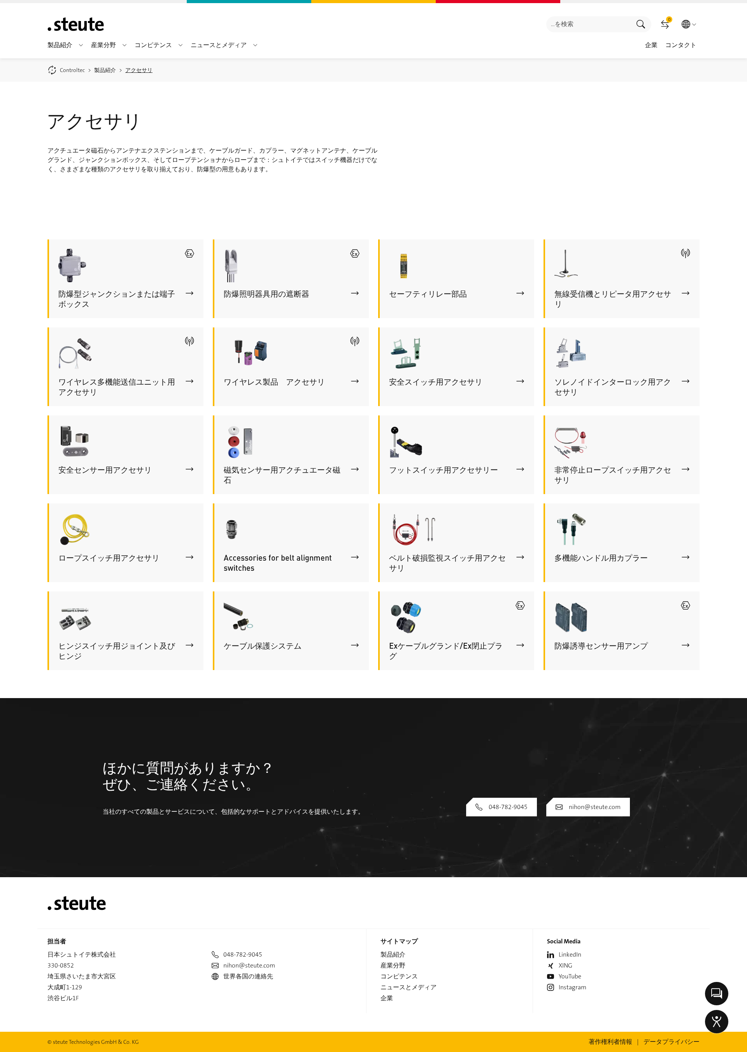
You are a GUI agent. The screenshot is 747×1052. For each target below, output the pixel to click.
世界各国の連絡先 (248, 976)
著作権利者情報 (610, 1042)
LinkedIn (570, 954)
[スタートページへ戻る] (75, 24)
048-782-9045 (508, 807)
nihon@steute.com (595, 807)
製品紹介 (393, 954)
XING (565, 965)
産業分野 (393, 965)
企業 (387, 998)
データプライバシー (672, 1042)
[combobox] (588, 24)
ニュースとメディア (409, 987)
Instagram (572, 987)
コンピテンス (399, 976)
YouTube (570, 976)
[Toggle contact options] (716, 993)
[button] (80, 45)
